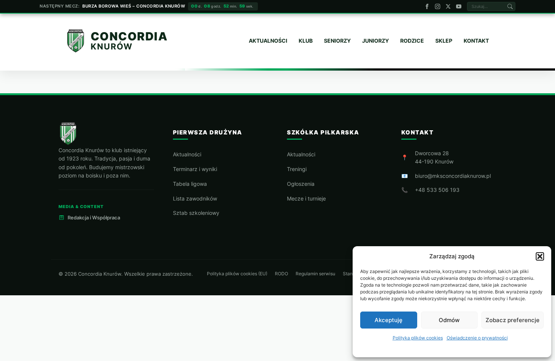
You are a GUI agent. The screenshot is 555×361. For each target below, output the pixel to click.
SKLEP (443, 40)
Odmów (449, 320)
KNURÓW (112, 46)
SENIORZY (337, 40)
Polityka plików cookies (418, 338)
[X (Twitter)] (448, 6)
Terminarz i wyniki (195, 169)
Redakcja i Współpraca (94, 217)
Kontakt (476, 40)
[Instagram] (437, 6)
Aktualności (187, 154)
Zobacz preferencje (513, 320)
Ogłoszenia (300, 183)
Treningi (297, 169)
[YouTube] (458, 6)
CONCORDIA (129, 36)
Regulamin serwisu (315, 274)
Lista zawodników (195, 198)
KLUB (306, 40)
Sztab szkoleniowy (196, 213)
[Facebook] (427, 6)
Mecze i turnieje (306, 198)
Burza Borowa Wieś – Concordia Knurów (133, 6)
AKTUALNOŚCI (268, 40)
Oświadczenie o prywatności (477, 338)
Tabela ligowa (190, 183)
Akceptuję (388, 320)
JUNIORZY (375, 40)
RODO (281, 274)
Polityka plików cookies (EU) (237, 274)
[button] (540, 256)
